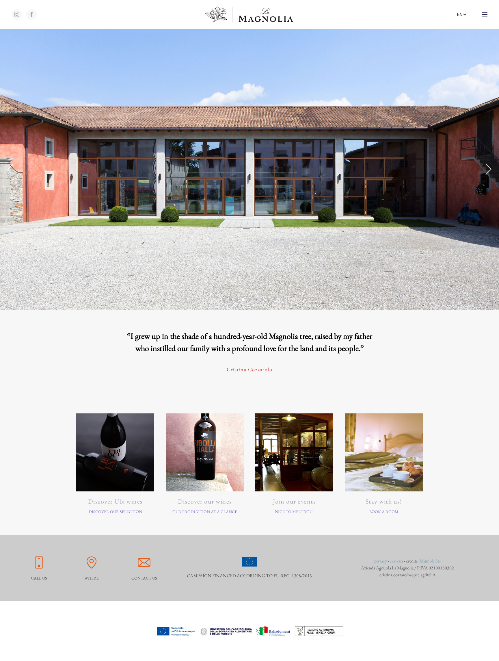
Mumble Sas (430, 561)
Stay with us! (384, 501)
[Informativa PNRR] (249, 630)
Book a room (384, 511)
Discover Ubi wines (115, 501)
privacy (380, 561)
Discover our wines (205, 501)
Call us (39, 578)
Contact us (144, 578)
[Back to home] (249, 14)
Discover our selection (115, 511)
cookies (396, 561)
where (91, 578)
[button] (484, 14)
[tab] (224, 299)
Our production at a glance (204, 511)
